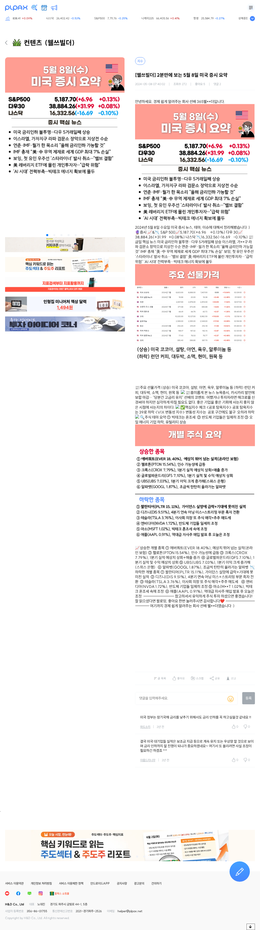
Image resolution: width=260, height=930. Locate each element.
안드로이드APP (100, 883)
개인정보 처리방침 (41, 883)
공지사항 (122, 883)
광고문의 (139, 883)
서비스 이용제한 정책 (71, 883)
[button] (47, 235)
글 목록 (162, 678)
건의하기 (156, 883)
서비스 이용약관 (14, 883)
